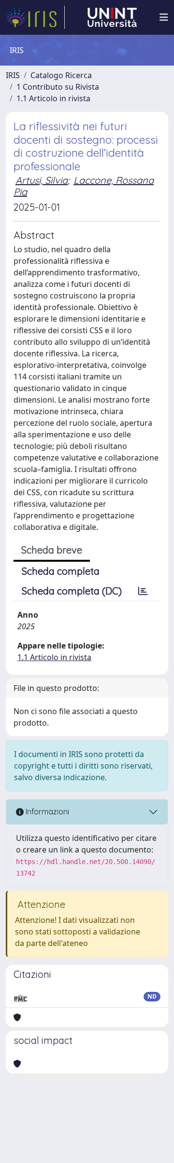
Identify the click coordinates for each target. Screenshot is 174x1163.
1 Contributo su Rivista (57, 86)
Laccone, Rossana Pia (84, 186)
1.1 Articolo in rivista (53, 98)
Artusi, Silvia (41, 180)
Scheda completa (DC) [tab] (72, 591)
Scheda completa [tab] (61, 571)
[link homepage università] (112, 17)
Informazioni (46, 811)
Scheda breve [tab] (51, 550)
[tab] (143, 591)
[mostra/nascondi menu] (164, 17)
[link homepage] (35, 17)
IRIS (13, 75)
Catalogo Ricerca (61, 75)
